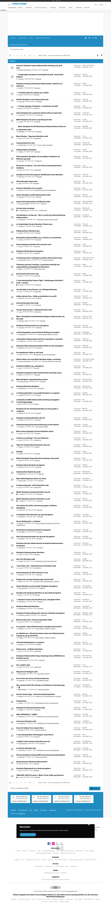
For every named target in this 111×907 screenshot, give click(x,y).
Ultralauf (37, 447)
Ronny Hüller (22, 673)
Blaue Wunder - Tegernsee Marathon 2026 (32, 136)
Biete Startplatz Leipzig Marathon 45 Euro (32, 379)
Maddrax (21, 628)
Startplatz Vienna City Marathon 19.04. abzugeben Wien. (39, 600)
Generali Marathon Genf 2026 (27, 303)
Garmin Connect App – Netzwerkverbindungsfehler (35, 694)
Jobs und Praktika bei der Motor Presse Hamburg (55, 879)
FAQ (30, 810)
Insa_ (20, 368)
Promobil (44, 901)
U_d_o (20, 138)
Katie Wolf (22, 716)
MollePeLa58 (22, 145)
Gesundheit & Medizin (42, 426)
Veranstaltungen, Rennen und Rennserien (46, 703)
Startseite (13, 810)
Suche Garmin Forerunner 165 (27, 274)
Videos (70, 7)
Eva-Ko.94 (21, 101)
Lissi (21, 777)
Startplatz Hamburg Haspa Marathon (30, 552)
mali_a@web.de (23, 743)
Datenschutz (52, 810)
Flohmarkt (45, 70)
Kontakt (18, 851)
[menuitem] (94, 38)
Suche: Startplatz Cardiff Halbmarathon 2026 (33, 195)
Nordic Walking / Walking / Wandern (48, 334)
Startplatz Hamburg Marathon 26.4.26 (30, 418)
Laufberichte (37, 138)
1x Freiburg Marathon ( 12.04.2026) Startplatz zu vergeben (38, 393)
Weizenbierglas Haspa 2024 (26, 181)
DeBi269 (21, 305)
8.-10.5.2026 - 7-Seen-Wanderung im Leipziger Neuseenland (39, 627)
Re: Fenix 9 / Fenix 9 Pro (65, 796)
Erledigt (19, 452)
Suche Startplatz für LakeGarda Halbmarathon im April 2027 (39, 113)
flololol (20, 460)
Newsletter (74, 866)
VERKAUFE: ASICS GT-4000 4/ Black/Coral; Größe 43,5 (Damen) (40, 775)
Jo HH (20, 554)
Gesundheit (62, 7)
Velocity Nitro (22, 480)
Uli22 (20, 183)
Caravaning (40, 899)
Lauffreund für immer (25, 260)
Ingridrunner (22, 341)
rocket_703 (22, 510)
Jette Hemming (23, 660)
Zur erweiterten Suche (17, 49)
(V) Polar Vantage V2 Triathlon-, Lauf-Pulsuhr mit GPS (38, 106)
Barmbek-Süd (22, 388)
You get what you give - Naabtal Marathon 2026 (34, 310)
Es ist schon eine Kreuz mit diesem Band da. (32, 678)
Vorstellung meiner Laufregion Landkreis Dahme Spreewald (39, 258)
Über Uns (24, 851)
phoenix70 (21, 327)
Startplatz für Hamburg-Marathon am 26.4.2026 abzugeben (38, 593)
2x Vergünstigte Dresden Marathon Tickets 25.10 (34, 224)
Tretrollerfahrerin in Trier (25, 143)
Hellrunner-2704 (23, 321)
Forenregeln (43, 810)
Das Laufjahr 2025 (23, 665)
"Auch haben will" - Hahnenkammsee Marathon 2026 (36, 566)
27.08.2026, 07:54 (65, 801)
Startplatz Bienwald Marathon (27, 606)
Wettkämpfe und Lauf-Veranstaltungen (45, 190)
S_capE (21, 121)
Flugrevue (54, 899)
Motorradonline (88, 899)
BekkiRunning (22, 474)
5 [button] (24, 55)
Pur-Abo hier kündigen (61, 859)
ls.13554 (21, 420)
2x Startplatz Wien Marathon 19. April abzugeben (34, 515)
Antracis (78, 801)
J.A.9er (20, 246)
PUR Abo (50, 859)
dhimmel (21, 523)
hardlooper (22, 680)
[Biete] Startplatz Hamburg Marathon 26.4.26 (33, 492)
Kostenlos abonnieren (28, 834)
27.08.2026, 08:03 (43, 801)
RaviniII (21, 453)
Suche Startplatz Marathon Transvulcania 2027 (33, 244)
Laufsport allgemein (48, 260)
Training (20, 7)
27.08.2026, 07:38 (85, 801)
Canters (21, 703)
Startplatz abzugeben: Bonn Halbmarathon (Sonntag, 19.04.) (39, 373)
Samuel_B (21, 176)
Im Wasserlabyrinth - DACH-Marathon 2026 (32, 485)
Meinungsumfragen (39, 269)
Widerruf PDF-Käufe (90, 859)
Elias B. (21, 374)
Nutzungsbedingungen (48, 851)
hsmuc (20, 595)
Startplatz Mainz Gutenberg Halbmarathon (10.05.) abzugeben (39, 346)
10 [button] (30, 55)
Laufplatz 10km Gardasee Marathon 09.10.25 (33, 741)
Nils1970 (21, 413)
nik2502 (21, 709)
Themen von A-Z (49, 866)
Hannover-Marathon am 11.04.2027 (29, 188)
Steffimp (21, 239)
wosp (20, 354)
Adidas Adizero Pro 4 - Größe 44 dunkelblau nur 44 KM (36, 296)
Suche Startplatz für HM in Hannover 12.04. (32, 573)
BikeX (33, 899)
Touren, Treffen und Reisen (45, 145)
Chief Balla (22, 532)
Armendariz (22, 750)
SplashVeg (22, 347)
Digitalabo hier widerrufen (67, 853)
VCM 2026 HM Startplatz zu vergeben (30, 642)
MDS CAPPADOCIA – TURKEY (26, 714)
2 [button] (13, 55)
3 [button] (17, 55)
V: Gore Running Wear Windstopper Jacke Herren (34, 735)
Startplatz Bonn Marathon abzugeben (30, 465)
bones (20, 190)
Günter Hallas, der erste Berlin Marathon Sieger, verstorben (38, 359)
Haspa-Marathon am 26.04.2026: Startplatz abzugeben (37, 586)
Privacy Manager (89, 851)
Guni (20, 404)
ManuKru (21, 644)
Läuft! (20, 94)
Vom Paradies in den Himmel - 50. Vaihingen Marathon (36, 289)
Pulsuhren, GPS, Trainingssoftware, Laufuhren (46, 581)
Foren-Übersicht (22, 810)
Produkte (58, 0)
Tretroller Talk (43, 210)
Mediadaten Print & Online (51, 873)
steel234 (21, 395)
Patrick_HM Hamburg (25, 70)
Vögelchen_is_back (24, 615)
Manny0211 (22, 547)
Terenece (21, 79)
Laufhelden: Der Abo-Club (32, 859)
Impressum (32, 851)
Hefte (53, 0)
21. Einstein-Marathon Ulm (26, 748)
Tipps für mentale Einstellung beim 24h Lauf (33, 445)
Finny (20, 770)
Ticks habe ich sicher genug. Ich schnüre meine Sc (22, 798)
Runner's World (53, 901)
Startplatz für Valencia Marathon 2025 (30, 708)
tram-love (21, 161)
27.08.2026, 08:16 (22, 801)
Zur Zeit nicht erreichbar (25, 208)
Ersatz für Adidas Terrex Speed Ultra (30, 728)
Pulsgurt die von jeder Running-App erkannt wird (34, 579)
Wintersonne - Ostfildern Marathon (29, 649)
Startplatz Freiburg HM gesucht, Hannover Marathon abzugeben (40, 613)
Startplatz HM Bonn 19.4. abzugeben (30, 366)
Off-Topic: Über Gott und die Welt (51, 361)
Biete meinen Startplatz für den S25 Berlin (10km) (35, 431)
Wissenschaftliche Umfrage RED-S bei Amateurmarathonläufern (40, 755)
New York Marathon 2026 (25, 559)
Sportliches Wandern (44, 673)
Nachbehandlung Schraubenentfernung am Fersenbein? (37, 425)
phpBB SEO (21, 813)
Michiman (21, 197)
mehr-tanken (69, 899)
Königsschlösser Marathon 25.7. (28, 231)
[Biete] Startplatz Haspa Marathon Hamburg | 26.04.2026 (37, 458)
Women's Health (64, 901)
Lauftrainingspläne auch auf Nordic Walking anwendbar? (38, 332)
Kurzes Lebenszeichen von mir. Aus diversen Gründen (43, 798)
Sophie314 (22, 757)
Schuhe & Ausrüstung (41, 7)
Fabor (20, 581)
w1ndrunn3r (22, 219)
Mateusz (22, 494)
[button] (34, 55)
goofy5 (20, 275)
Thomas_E (21, 226)
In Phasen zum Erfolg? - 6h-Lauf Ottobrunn (32, 438)
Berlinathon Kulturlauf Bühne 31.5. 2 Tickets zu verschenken (38, 238)
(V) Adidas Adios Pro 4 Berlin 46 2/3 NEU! (33, 93)
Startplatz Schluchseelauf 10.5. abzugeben (32, 326)
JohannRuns (22, 516)
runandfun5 (22, 723)
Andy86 (21, 561)
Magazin (17, 859)
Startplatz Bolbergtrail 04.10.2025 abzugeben (33, 768)
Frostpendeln (21, 701)
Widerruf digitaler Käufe (76, 859)
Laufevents (28, 7)
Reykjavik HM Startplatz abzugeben (29, 251)
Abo (22, 859)
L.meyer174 (22, 115)
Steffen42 (56, 801)
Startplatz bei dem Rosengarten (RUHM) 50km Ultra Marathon (39, 175)
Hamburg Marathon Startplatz (27, 386)
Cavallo (48, 899)
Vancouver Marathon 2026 (26, 721)
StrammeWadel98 (24, 203)
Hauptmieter (22, 608)
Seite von (42, 55)
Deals (67, 866)
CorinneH (21, 426)
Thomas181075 (23, 588)
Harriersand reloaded (24, 361)
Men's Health (78, 899)
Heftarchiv (64, 873)
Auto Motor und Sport (24, 899)
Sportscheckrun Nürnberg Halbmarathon (31, 762)
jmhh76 (21, 88)
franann (21, 433)
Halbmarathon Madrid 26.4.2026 (28, 472)
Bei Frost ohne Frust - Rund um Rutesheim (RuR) (34, 620)
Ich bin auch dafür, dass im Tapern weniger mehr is (86, 798)
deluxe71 (21, 696)
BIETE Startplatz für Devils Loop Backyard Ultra (34, 120)
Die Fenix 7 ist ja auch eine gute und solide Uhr (65, 798)
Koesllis (21, 151)
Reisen (44, 859)
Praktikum (56, 853)
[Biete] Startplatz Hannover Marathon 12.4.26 (33, 499)
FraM (20, 763)
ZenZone (35, 801)
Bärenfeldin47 (22, 689)
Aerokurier (13, 899)
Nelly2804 (21, 131)
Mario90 (21, 730)
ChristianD (21, 538)
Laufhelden (79, 7)
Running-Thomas (23, 381)
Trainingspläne (12, 7)
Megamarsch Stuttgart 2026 (26, 672)
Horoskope (87, 7)
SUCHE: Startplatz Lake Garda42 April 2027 (32, 99)
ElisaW (20, 269)
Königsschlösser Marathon (26, 150)
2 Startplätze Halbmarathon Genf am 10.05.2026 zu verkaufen (39, 339)
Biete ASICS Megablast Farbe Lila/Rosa (31, 479)
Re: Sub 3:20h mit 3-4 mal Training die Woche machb (22, 796)
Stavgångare (22, 334)
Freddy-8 (21, 467)
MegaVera (21, 574)
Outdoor (97, 899)
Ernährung (53, 7)
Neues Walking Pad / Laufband (28, 521)
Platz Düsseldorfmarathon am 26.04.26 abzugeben (35, 537)
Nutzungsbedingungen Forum (65, 851)
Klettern (61, 899)
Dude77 (14, 801)
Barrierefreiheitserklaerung (43, 853)
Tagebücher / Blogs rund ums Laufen (47, 219)
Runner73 (21, 298)
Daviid (20, 253)
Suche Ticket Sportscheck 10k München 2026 (33, 202)
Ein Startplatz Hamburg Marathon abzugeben (33, 530)
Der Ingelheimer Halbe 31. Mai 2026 (29, 352)
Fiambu (21, 447)
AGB (39, 851)
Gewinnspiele (59, 866)
